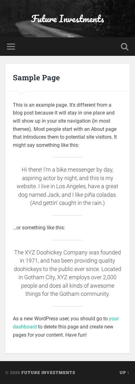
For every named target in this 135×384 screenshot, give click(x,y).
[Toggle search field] (124, 46)
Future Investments (67, 18)
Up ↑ (125, 372)
